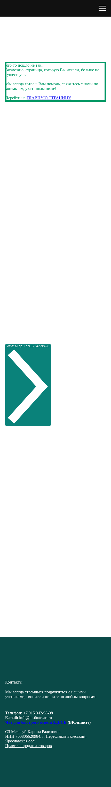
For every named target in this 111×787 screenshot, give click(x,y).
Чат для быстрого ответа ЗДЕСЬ (36, 722)
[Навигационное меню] (102, 8)
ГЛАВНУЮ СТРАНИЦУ (49, 98)
